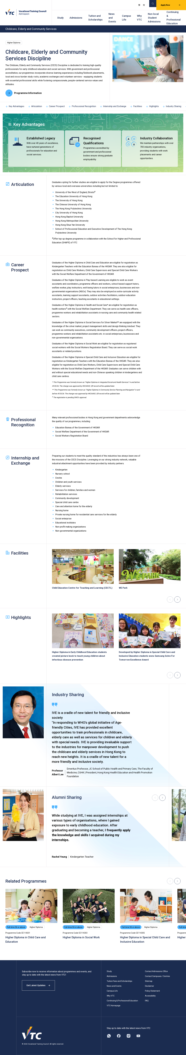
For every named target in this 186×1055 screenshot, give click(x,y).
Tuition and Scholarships (95, 17)
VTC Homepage (113, 1005)
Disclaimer (149, 986)
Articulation (36, 106)
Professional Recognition (84, 106)
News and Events (112, 17)
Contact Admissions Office (156, 971)
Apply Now (165, 5)
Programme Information (28, 93)
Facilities (137, 106)
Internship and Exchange (114, 106)
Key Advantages (16, 106)
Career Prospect (57, 106)
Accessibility (150, 996)
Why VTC (139, 17)
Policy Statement (152, 991)
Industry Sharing (173, 106)
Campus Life (126, 17)
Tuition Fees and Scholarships (119, 981)
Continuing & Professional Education (174, 18)
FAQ (147, 1001)
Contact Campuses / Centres (157, 976)
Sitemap (148, 981)
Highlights (154, 106)
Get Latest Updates (35, 985)
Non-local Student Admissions (154, 17)
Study (60, 17)
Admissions (76, 17)
